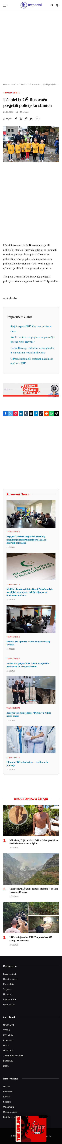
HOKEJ (6, 1045)
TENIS (6, 1030)
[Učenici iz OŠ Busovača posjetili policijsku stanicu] (31, 144)
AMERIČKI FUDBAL (13, 1055)
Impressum (8, 1091)
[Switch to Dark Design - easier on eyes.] (57, 5)
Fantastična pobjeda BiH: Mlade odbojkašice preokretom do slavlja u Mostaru (28, 665)
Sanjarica (7, 989)
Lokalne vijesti (10, 973)
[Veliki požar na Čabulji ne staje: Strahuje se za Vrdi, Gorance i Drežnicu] (31, 869)
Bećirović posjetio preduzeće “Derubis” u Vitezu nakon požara (29, 714)
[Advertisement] (31, 47)
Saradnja (7, 1101)
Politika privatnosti (11, 1116)
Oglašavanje (8, 1106)
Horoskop (7, 994)
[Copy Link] (26, 118)
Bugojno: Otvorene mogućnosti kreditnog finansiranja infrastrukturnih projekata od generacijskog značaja (26, 539)
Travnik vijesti (11, 92)
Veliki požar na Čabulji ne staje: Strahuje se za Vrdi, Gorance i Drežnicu (34, 890)
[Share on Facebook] (16, 118)
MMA (6, 1065)
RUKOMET (8, 1040)
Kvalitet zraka (9, 999)
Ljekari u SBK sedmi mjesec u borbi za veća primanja (27, 763)
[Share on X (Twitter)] (21, 118)
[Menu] (5, 5)
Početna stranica (10, 84)
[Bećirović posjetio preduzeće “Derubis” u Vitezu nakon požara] (31, 690)
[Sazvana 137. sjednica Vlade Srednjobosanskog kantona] (31, 619)
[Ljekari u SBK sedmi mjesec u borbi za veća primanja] (31, 739)
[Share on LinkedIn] (31, 118)
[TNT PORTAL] (31, 5)
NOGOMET (8, 1025)
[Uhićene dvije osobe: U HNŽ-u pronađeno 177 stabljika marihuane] (31, 917)
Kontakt (6, 1096)
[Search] (52, 5)
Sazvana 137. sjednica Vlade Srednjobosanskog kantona (28, 643)
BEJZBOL (8, 1060)
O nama (6, 1086)
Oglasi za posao (10, 978)
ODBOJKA (8, 1050)
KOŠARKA (8, 1035)
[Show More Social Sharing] (37, 118)
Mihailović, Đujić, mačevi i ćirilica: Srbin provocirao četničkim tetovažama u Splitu (34, 842)
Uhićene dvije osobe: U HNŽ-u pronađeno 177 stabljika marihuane (31, 938)
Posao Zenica (9, 1004)
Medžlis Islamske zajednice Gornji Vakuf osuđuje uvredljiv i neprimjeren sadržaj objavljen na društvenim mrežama (29, 592)
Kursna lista (8, 984)
